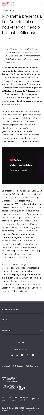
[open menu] (40, 3)
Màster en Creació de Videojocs (19, 91)
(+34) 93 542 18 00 (22, 349)
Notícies (13, 11)
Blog (20, 11)
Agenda (5, 11)
